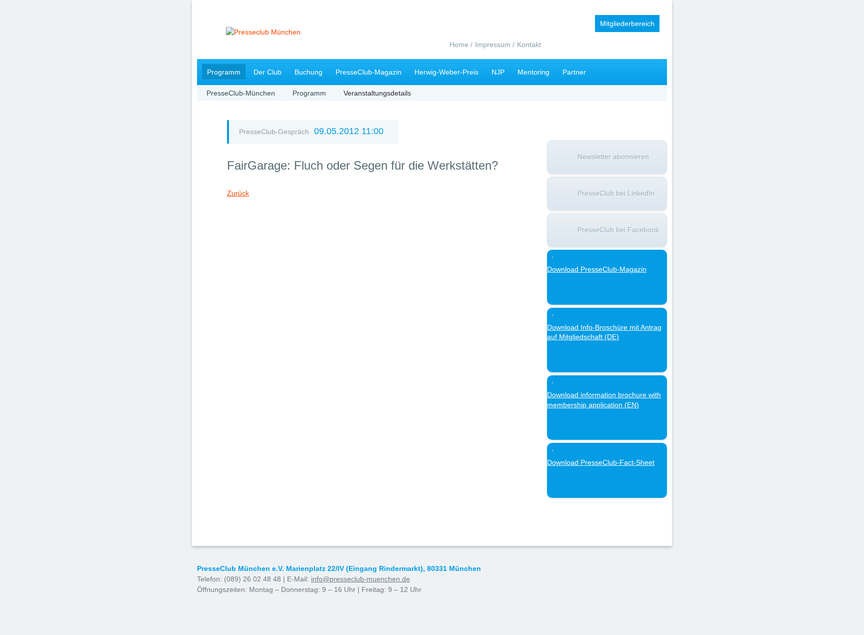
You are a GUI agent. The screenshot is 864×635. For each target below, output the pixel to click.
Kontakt (529, 45)
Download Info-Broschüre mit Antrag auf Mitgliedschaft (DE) (604, 332)
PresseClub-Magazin (369, 72)
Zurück (238, 193)
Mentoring (534, 72)
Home (459, 45)
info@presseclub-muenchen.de (360, 579)
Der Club (268, 72)
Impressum (492, 45)
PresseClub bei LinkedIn (616, 193)
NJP (498, 72)
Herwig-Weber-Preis (446, 72)
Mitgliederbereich (627, 24)
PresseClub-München (240, 93)
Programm (223, 72)
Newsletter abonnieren (613, 157)
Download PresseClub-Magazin (596, 269)
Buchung (308, 72)
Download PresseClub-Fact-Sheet (600, 462)
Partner (574, 72)
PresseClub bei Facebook (618, 230)
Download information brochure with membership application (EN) (604, 400)
